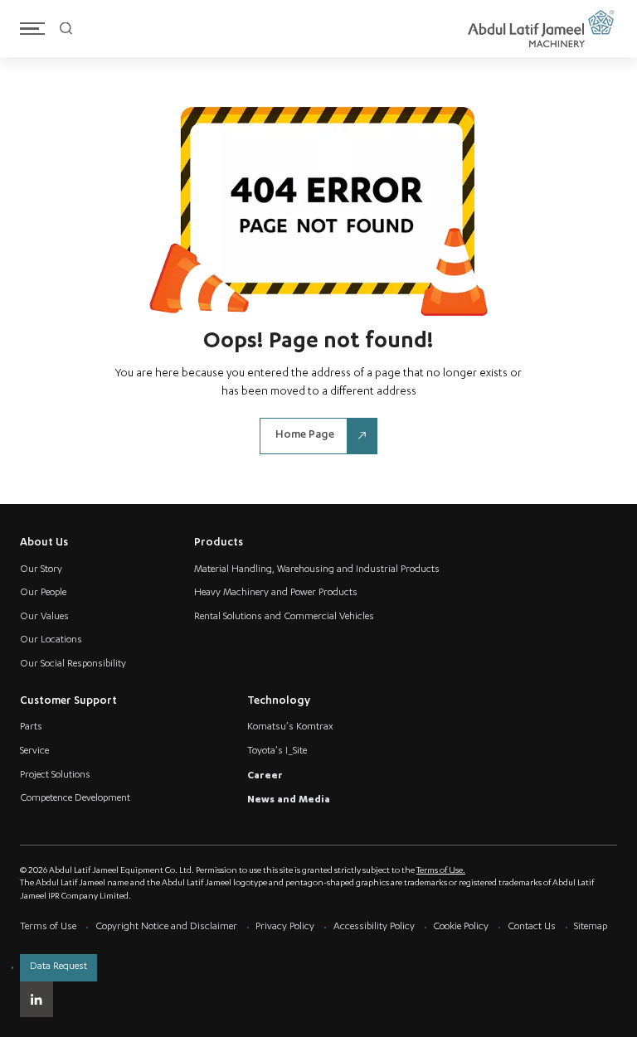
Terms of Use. (440, 871)
